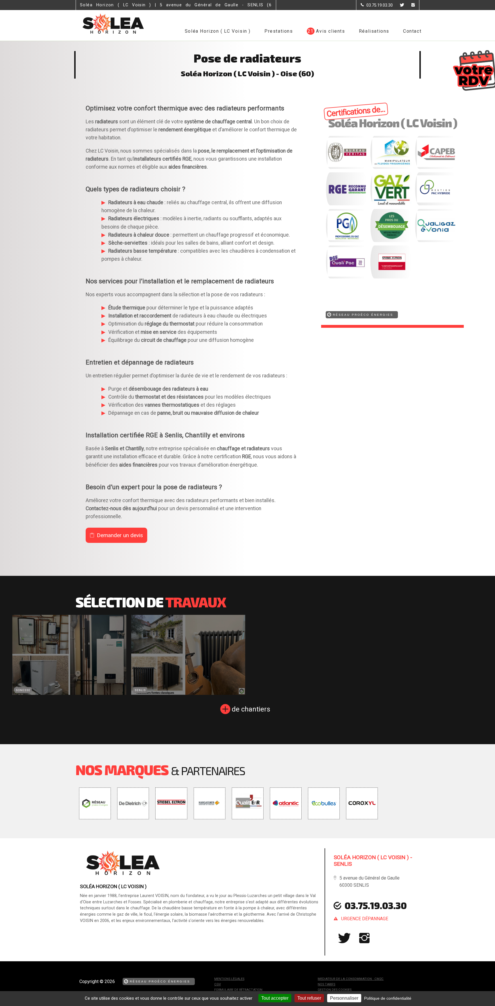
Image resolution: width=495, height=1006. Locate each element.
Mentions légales (229, 979)
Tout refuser (309, 998)
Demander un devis (120, 535)
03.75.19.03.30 (376, 905)
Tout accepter (274, 998)
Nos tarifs (326, 984)
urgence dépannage (364, 918)
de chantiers (251, 709)
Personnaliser (344, 998)
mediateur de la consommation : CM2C (351, 979)
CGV (217, 984)
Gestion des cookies (334, 990)
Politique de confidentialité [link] (387, 998)
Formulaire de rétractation (238, 990)
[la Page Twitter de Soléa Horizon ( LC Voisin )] (398, 5)
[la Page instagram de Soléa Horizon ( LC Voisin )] (409, 5)
